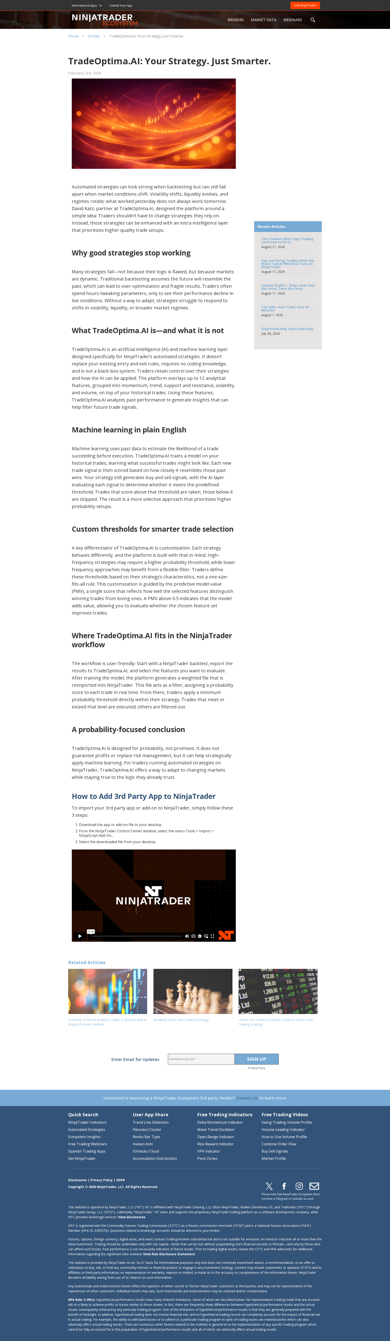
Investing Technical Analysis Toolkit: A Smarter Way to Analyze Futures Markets (107, 1022)
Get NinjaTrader (305, 5)
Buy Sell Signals (275, 1151)
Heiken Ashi (143, 1143)
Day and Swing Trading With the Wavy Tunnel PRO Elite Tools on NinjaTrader (287, 266)
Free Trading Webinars (87, 1143)
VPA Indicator (208, 1151)
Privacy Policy (256, 1068)
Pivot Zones (207, 1158)
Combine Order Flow (279, 1143)
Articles (94, 36)
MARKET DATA (263, 19)
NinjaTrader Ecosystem (148, 19)
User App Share (150, 1114)
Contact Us (247, 1098)
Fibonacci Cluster (147, 1129)
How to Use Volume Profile (284, 1136)
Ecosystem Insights (84, 1136)
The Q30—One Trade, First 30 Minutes (285, 311)
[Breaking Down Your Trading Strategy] (193, 991)
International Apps (84, 5)
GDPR (120, 1180)
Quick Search (83, 1114)
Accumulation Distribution (155, 1158)
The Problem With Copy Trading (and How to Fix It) (287, 243)
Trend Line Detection (151, 1122)
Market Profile (274, 1158)
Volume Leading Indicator (283, 1129)
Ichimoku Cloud (146, 1151)
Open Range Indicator (215, 1136)
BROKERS (236, 19)
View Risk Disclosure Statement (169, 1254)
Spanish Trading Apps (87, 1151)
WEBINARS (292, 19)
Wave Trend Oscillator (216, 1129)
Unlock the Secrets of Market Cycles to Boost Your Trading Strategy (276, 1022)
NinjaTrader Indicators (87, 1122)
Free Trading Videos (285, 1114)
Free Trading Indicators (225, 1114)
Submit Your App (121, 5)
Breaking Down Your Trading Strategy (181, 1020)
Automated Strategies (86, 1129)
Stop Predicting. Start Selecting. (287, 331)
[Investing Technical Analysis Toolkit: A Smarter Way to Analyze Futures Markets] (108, 991)
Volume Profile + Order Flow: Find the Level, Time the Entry (288, 289)
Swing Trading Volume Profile (287, 1122)
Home (73, 36)
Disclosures (77, 1180)
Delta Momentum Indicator (220, 1122)
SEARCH (313, 19)
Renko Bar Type (146, 1136)
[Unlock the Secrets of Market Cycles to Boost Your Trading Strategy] (279, 991)
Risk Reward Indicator (215, 1143)
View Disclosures (131, 1217)
